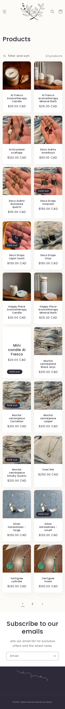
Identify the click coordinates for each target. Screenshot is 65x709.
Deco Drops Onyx (48, 257)
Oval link (48, 469)
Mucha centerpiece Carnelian (17, 418)
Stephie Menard (27, 702)
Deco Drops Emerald (48, 202)
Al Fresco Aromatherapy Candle (17, 98)
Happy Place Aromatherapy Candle (17, 309)
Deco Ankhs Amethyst (48, 151)
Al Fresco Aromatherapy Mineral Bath (48, 98)
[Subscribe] (54, 656)
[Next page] (42, 604)
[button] (4, 12)
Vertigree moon (48, 580)
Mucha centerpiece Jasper (48, 418)
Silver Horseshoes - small (48, 527)
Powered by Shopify (43, 702)
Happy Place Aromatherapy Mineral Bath (48, 309)
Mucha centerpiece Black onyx (48, 364)
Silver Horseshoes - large (17, 527)
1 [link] (22, 604)
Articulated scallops (17, 151)
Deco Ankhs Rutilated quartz (17, 204)
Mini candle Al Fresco (17, 350)
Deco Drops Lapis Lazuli (16, 257)
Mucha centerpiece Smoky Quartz (16, 472)
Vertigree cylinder (17, 580)
